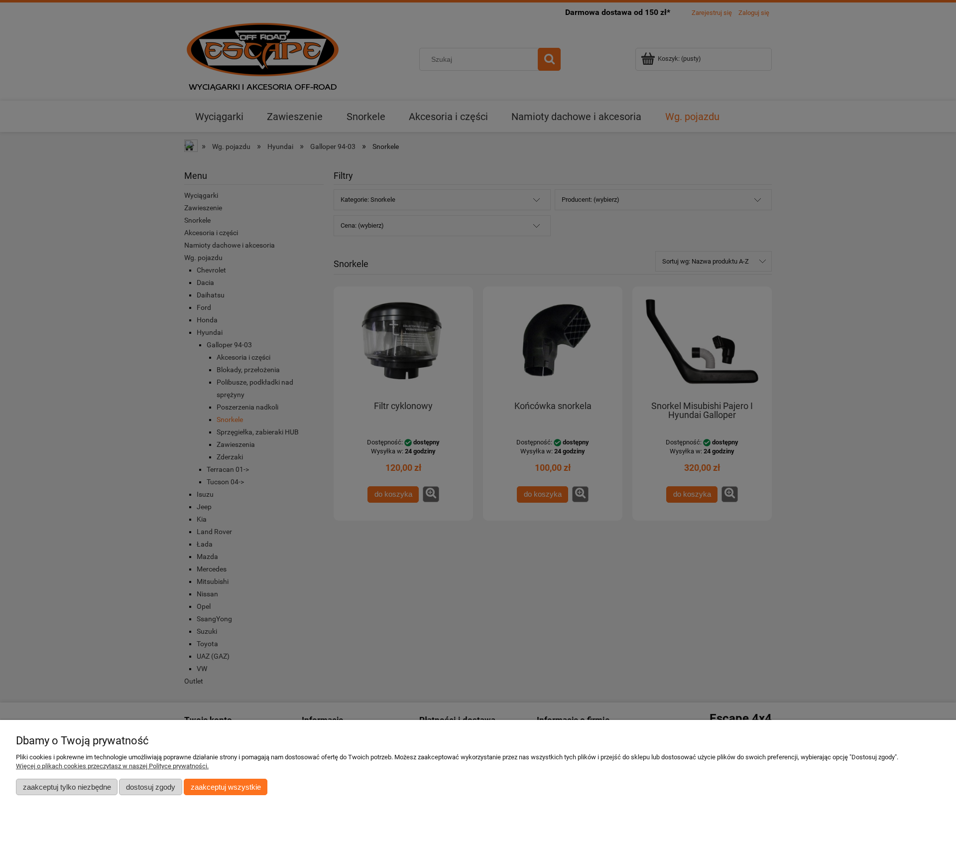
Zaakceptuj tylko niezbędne (67, 787)
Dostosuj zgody (150, 787)
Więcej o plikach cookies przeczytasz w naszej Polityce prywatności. (112, 766)
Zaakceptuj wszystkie (226, 787)
